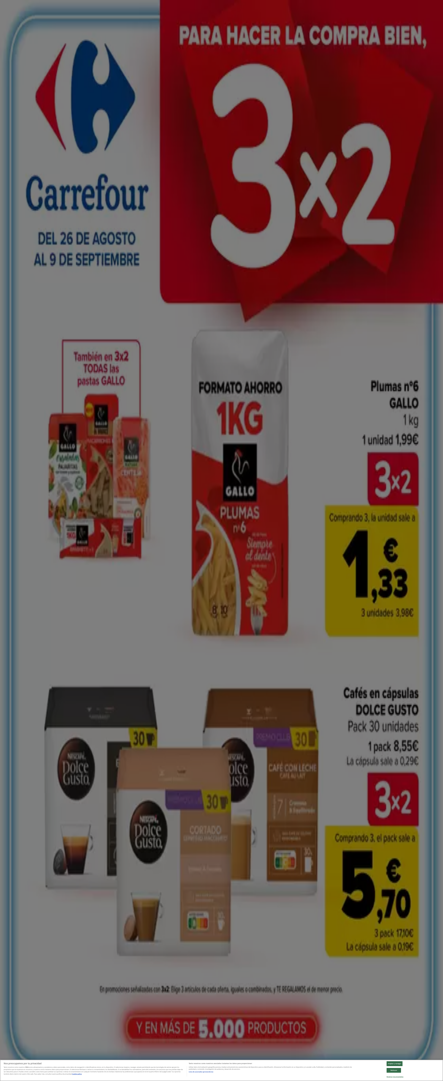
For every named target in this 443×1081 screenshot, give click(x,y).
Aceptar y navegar (394, 1064)
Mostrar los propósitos (395, 1077)
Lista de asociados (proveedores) (201, 1072)
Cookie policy (77, 1074)
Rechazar (394, 1070)
